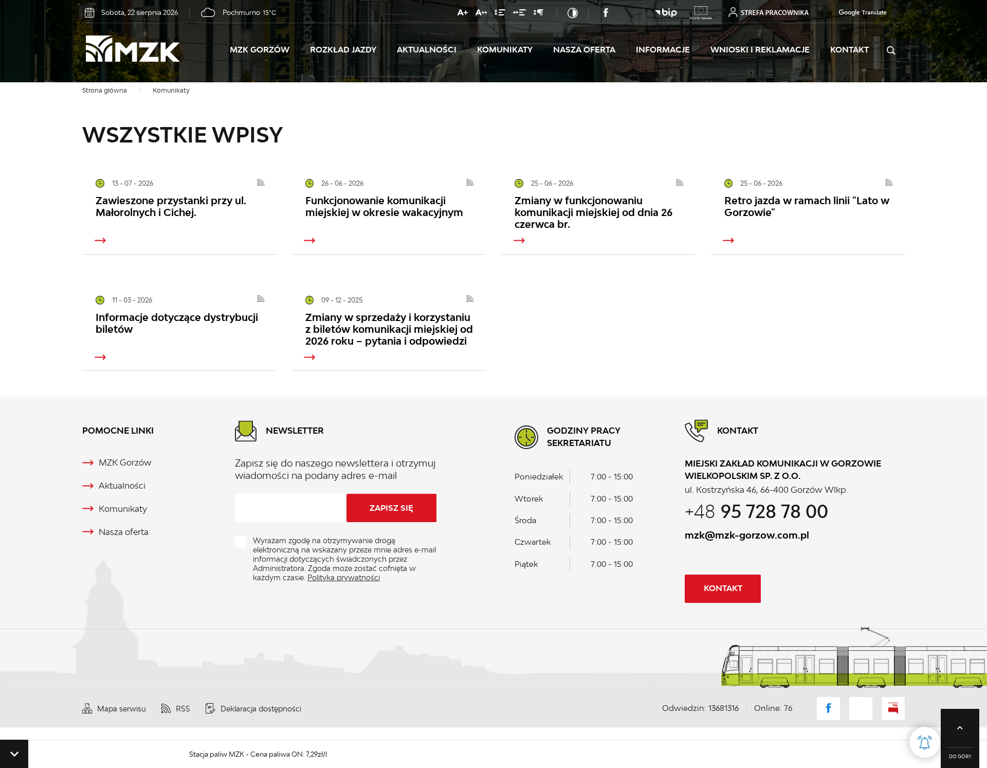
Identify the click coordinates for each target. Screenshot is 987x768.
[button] (14, 754)
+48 (756, 511)
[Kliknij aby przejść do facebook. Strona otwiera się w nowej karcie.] (605, 13)
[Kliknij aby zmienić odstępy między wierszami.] (500, 14)
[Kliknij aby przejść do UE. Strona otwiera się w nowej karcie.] (701, 13)
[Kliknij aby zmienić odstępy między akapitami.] (538, 14)
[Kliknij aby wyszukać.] (890, 51)
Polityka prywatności (343, 577)
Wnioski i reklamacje (760, 50)
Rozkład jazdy (343, 50)
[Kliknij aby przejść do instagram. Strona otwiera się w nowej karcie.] (626, 13)
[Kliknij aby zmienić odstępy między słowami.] (519, 14)
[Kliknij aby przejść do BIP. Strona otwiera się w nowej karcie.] (666, 12)
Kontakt (849, 50)
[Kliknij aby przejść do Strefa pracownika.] (768, 12)
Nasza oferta (584, 50)
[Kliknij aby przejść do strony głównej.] (156, 50)
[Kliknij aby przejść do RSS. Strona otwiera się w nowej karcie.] (261, 183)
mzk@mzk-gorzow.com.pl (747, 535)
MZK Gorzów (259, 50)
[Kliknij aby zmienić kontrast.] (572, 13)
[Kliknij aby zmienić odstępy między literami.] (481, 14)
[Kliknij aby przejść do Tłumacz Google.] (858, 12)
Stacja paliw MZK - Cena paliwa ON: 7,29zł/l (235, 754)
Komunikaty (505, 50)
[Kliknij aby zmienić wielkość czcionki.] (462, 14)
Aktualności (426, 50)
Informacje (663, 50)
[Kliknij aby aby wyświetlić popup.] (924, 742)
